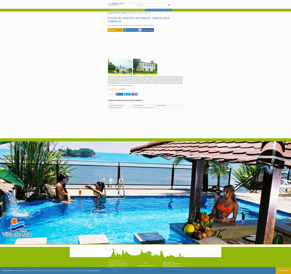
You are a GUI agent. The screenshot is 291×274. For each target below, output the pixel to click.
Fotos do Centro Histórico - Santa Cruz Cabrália (143, 107)
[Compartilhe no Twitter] (127, 94)
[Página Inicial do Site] (109, 10)
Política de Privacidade (94, 270)
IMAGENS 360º (131, 10)
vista (170, 83)
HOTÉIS (147, 10)
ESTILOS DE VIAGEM (140, 10)
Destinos (114, 25)
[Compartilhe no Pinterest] (133, 94)
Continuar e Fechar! (283, 270)
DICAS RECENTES (114, 10)
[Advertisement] (124, 44)
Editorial (145, 262)
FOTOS (126, 10)
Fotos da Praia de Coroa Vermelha (117, 105)
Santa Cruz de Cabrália (127, 76)
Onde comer (147, 12)
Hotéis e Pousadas (138, 12)
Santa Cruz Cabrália (124, 25)
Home (109, 25)
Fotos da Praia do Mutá (138, 105)
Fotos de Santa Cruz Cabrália (116, 107)
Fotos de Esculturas (161, 105)
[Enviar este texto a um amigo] (136, 94)
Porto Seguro (150, 77)
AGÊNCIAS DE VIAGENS (166, 10)
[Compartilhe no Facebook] (146, 29)
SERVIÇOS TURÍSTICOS (155, 10)
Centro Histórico (156, 82)
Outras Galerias (132, 30)
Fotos (130, 12)
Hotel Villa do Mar (226, 145)
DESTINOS (121, 10)
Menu (113, 30)
